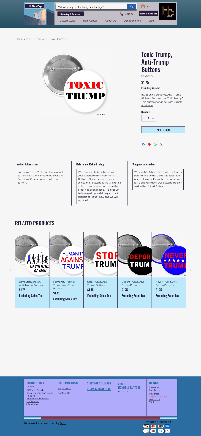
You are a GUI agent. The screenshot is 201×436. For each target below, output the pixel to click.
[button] (127, 14)
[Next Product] (190, 270)
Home (20, 39)
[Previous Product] (10, 270)
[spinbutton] (148, 118)
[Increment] (153, 118)
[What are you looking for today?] (131, 6)
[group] (100, 270)
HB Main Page (35, 6)
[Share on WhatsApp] (155, 144)
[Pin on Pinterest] (149, 144)
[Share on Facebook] (143, 144)
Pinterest (154, 393)
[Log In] (143, 6)
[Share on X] (161, 144)
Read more (147, 105)
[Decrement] (144, 118)
